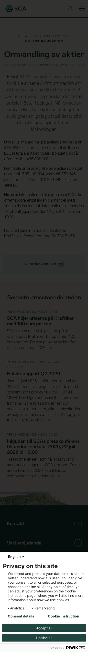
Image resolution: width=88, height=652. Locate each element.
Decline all (44, 638)
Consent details (21, 616)
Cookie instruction (63, 616)
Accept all (44, 628)
